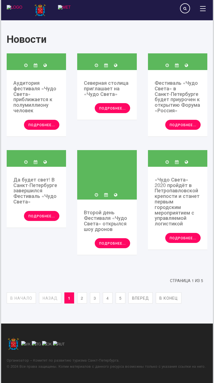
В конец (168, 298)
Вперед (140, 298)
